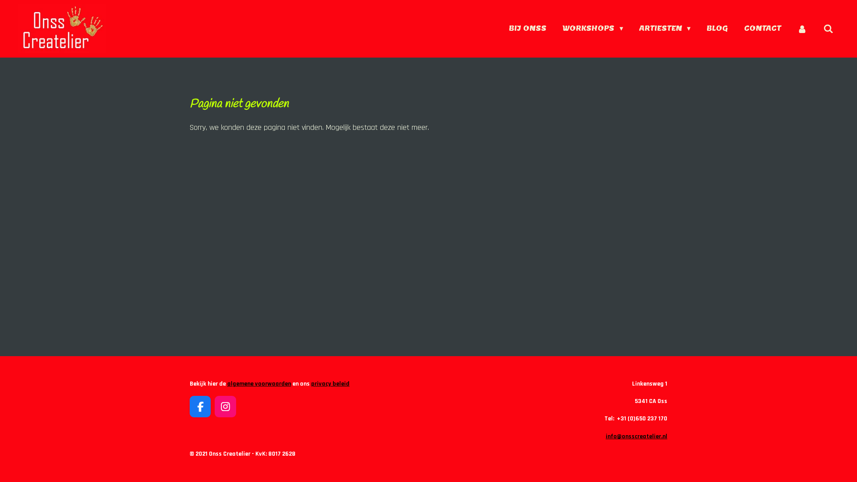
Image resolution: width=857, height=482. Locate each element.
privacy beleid (330, 384)
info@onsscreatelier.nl (636, 436)
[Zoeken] (828, 28)
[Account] (802, 28)
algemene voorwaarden (259, 384)
